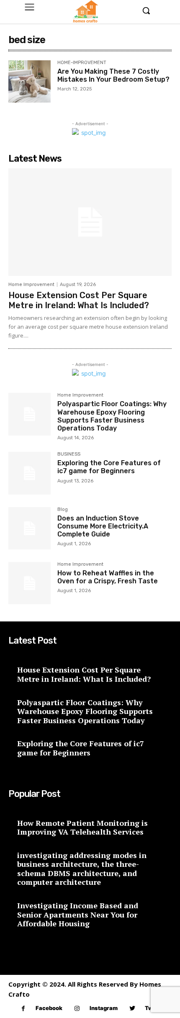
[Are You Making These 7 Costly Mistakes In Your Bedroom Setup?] (29, 81)
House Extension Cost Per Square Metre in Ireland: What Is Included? (78, 300)
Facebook (49, 1008)
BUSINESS (68, 454)
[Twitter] (132, 1008)
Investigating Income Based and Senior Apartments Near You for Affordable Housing (77, 914)
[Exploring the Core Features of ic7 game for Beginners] (29, 473)
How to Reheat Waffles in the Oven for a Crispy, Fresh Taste (107, 577)
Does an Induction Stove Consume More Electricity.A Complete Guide (102, 526)
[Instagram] (77, 1008)
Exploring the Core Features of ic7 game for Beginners (109, 467)
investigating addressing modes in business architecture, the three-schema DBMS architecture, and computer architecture (82, 868)
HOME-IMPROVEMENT (81, 62)
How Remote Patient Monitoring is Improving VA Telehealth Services (82, 827)
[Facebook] (23, 1008)
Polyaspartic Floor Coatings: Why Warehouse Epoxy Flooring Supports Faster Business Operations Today (112, 416)
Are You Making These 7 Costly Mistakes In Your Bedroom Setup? (113, 75)
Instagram (104, 1008)
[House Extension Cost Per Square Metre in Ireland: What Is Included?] (90, 222)
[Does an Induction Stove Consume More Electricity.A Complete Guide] (29, 528)
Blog (62, 509)
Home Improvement (31, 284)
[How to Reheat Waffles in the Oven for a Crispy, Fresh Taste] (29, 583)
